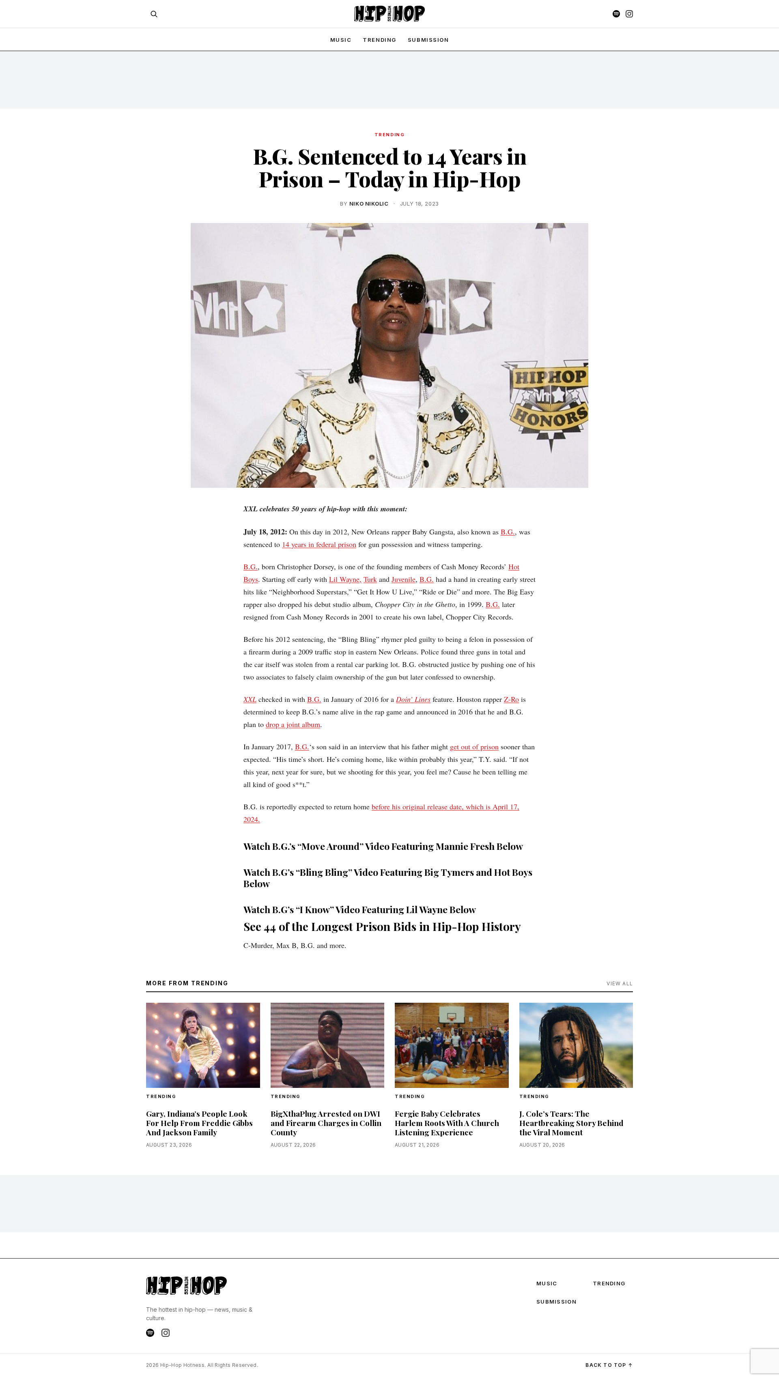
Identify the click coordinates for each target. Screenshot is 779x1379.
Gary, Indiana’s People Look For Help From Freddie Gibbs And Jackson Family (199, 1122)
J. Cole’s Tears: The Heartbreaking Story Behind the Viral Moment (571, 1122)
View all (620, 983)
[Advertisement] (389, 79)
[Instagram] (629, 13)
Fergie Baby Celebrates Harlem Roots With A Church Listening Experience (447, 1122)
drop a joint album (293, 724)
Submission (428, 39)
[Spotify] (616, 13)
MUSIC (341, 39)
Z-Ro (511, 699)
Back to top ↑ (609, 1365)
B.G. (508, 531)
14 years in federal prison (319, 544)
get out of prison (474, 746)
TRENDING (379, 39)
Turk (370, 579)
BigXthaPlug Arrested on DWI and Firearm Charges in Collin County (326, 1122)
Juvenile (403, 579)
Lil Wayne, (345, 579)
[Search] (153, 13)
